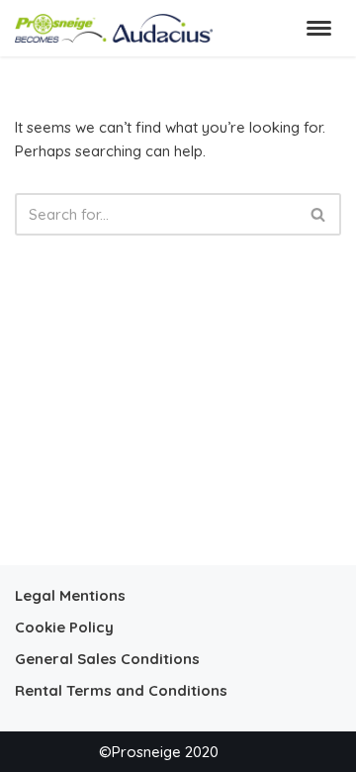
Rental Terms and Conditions (121, 690)
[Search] (319, 214)
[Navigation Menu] (319, 28)
